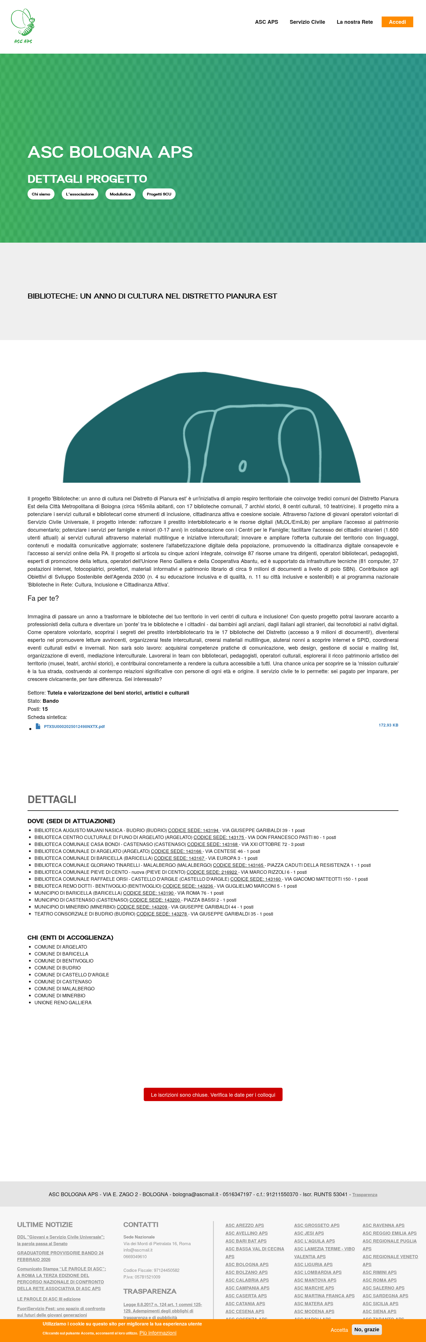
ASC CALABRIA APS (247, 1280)
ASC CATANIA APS (245, 1303)
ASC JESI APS (309, 1233)
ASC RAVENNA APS (384, 1225)
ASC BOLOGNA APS (110, 151)
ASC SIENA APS (379, 1311)
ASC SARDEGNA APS (385, 1295)
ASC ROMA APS (380, 1280)
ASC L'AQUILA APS (314, 1241)
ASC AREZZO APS (244, 1225)
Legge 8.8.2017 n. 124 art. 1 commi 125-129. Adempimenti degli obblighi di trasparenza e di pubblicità (162, 1311)
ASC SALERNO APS (384, 1288)
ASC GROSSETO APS (317, 1225)
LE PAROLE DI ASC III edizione (49, 1299)
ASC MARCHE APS (314, 1288)
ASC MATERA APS (313, 1303)
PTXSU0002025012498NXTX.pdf (74, 726)
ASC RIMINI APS (380, 1272)
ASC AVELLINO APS (246, 1233)
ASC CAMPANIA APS (247, 1288)
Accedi (397, 22)
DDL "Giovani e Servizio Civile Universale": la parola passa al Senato (61, 1240)
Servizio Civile (307, 22)
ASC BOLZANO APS (246, 1272)
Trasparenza (364, 1194)
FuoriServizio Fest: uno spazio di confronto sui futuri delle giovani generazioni (61, 1311)
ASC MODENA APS (314, 1311)
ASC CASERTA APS (246, 1295)
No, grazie (366, 1329)
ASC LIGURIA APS (313, 1264)
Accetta (339, 1329)
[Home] (25, 26)
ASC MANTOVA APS (315, 1280)
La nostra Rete (355, 22)
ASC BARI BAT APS (246, 1241)
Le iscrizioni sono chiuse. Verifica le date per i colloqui (213, 1094)
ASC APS (266, 22)
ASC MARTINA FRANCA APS (324, 1295)
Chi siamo (41, 194)
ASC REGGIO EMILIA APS (390, 1233)
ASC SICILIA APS (380, 1303)
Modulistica (120, 194)
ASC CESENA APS (244, 1311)
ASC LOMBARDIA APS (318, 1272)
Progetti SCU (159, 194)
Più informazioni (157, 1332)
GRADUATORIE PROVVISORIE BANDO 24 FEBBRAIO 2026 (60, 1256)
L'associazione (80, 194)
